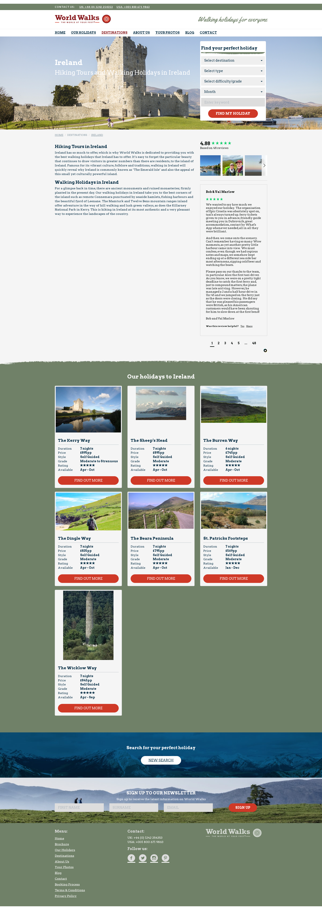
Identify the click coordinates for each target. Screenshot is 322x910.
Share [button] (249, 326)
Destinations (64, 856)
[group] (233, 143)
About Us (62, 861)
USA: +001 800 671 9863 (133, 6)
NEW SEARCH (161, 760)
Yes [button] (242, 326)
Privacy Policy (66, 896)
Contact (61, 878)
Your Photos (64, 867)
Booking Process (67, 884)
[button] (210, 165)
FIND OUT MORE (88, 480)
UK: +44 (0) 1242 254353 (96, 6)
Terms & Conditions (70, 890)
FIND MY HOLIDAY (233, 113)
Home (59, 838)
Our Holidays (65, 850)
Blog (58, 873)
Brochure (62, 844)
